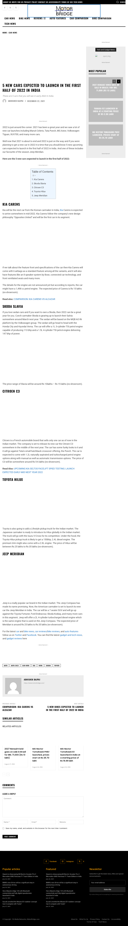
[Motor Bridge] (64, 11)
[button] (121, 2)
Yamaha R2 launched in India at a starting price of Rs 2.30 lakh (106, 111)
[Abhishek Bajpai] (5, 101)
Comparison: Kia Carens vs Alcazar (17, 708)
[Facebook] (4, 7)
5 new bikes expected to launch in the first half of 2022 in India (65, 708)
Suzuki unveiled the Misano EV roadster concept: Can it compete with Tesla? (19, 902)
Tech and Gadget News (106, 50)
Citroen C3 (39, 187)
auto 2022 (15, 665)
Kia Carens (39, 179)
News (40, 665)
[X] (16, 7)
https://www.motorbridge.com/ (34, 683)
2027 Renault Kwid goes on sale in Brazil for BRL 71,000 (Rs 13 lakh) (15, 753)
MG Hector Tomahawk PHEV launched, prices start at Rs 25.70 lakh (40, 754)
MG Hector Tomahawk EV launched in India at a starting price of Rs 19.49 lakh (70, 754)
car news (25, 665)
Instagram (70, 861)
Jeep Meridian (40, 195)
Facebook (53, 861)
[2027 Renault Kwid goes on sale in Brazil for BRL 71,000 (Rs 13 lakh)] (15, 738)
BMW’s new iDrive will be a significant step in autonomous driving (18, 883)
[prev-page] (4, 774)
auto (6, 665)
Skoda (48, 665)
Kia (61, 210)
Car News (13, 32)
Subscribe (107, 889)
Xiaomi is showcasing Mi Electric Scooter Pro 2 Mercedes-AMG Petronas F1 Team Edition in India (20, 875)
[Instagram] (62, 861)
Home (4, 32)
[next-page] (8, 774)
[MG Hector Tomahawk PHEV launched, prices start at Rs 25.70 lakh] (43, 738)
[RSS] (10, 7)
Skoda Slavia (40, 183)
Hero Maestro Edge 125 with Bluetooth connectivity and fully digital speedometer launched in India (17, 893)
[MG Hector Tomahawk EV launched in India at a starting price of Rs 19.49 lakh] (71, 738)
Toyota (56, 665)
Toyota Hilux (40, 191)
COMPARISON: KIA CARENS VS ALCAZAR (34, 299)
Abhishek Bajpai (15, 101)
